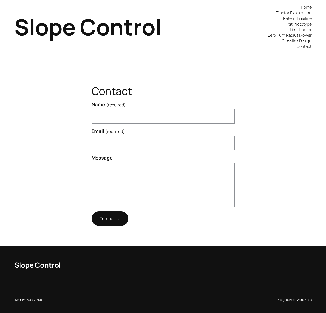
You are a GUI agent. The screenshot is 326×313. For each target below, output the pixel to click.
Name (109, 104)
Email (108, 131)
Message (102, 158)
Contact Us (110, 218)
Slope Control (87, 27)
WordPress (304, 299)
